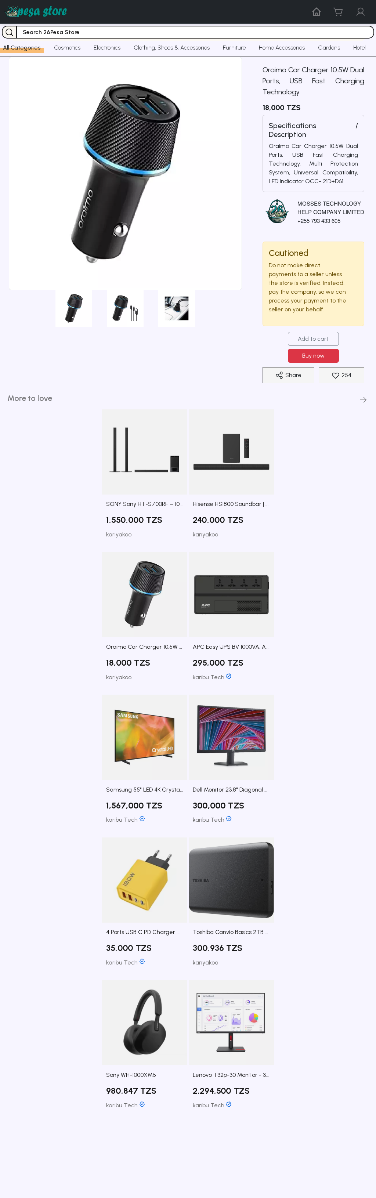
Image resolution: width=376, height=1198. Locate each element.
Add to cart (313, 338)
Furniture (234, 47)
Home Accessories (282, 47)
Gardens (329, 47)
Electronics (107, 47)
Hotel (359, 47)
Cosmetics (67, 47)
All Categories (22, 47)
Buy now (313, 355)
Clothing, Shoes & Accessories (172, 47)
